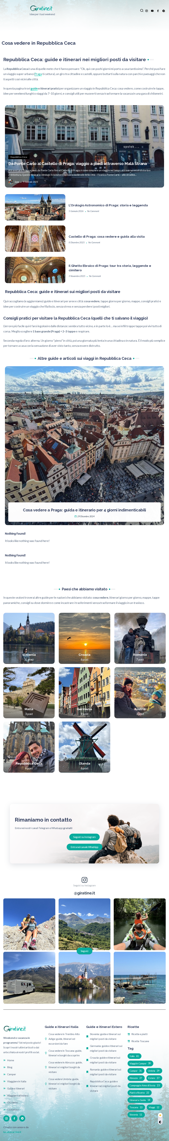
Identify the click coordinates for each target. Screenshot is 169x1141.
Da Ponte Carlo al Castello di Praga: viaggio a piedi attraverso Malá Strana (77, 163)
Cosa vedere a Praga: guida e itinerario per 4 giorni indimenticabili (84, 510)
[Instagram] (146, 11)
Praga (38, 74)
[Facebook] (158, 11)
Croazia (84, 654)
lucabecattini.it (12, 1131)
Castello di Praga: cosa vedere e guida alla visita (107, 236)
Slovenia (29, 654)
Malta (29, 709)
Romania (140, 654)
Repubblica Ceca (29, 763)
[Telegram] (164, 11)
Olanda (84, 763)
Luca (17, 181)
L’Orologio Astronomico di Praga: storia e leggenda (108, 205)
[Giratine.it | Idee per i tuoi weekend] (42, 8)
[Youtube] (152, 11)
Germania (84, 709)
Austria (140, 709)
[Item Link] (84, 146)
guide (34, 88)
